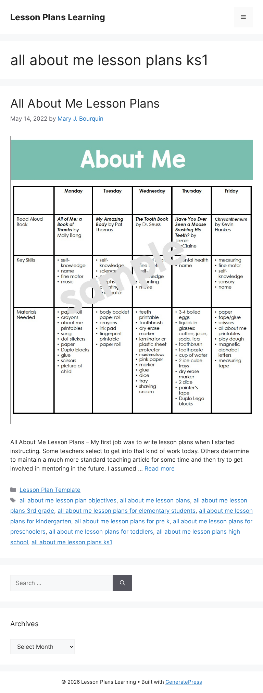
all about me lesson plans (155, 500)
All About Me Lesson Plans (85, 103)
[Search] (122, 583)
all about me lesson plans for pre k (122, 521)
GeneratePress (183, 682)
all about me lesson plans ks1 (72, 542)
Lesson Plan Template (50, 489)
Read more (160, 468)
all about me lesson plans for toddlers (101, 531)
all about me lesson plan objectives (68, 500)
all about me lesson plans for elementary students (127, 510)
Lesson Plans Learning (57, 17)
